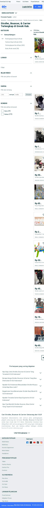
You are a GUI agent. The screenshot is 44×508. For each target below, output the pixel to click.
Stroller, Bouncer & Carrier (31, 20)
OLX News (5, 487)
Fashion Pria (5, 467)
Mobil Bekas (5, 441)
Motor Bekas (5, 450)
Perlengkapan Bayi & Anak (14, 20)
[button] (5, 1)
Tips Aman (5, 501)
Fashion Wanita (6, 464)
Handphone (5, 453)
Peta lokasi (10, 505)
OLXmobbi (5, 481)
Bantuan (4, 505)
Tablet (3, 461)
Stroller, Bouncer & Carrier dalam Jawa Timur (41, 20)
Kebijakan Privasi (7, 498)
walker (14, 17)
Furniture (4, 470)
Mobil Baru (5, 444)
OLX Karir (4, 484)
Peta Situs (5, 478)
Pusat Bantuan (6, 495)
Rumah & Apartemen (8, 447)
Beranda (3, 20)
